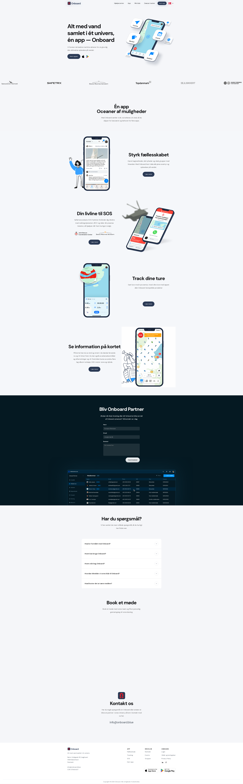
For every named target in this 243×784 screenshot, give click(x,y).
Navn (105, 424)
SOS (128, 759)
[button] (121, 543)
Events (147, 755)
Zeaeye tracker (149, 3)
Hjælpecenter (119, 3)
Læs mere (148, 174)
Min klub (137, 3)
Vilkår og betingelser (168, 755)
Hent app (130, 762)
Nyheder (148, 752)
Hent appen (74, 56)
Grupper (148, 759)
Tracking (130, 755)
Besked (105, 441)
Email (105, 433)
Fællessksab (131, 752)
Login (163, 752)
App (129, 3)
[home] (74, 3)
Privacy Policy (166, 759)
